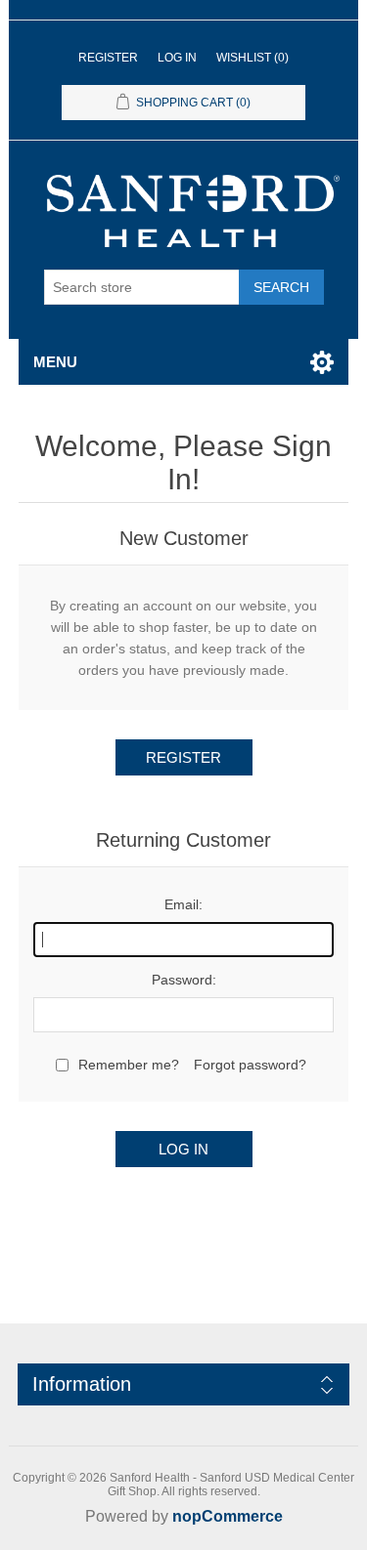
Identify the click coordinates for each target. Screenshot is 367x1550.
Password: (184, 979)
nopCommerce (227, 1516)
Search (281, 287)
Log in (177, 57)
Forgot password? (250, 1064)
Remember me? (128, 1064)
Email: (183, 904)
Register (108, 57)
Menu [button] (55, 362)
